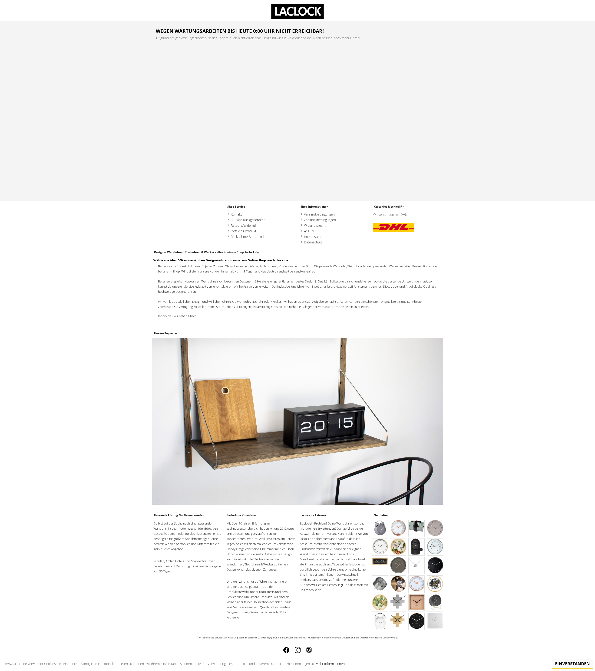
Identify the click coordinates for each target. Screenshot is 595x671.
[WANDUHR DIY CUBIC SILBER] (398, 603)
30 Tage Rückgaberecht (248, 220)
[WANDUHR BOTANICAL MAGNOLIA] (398, 547)
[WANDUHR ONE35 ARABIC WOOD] (380, 547)
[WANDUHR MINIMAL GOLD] (417, 621)
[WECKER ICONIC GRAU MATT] (380, 528)
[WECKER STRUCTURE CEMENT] (380, 584)
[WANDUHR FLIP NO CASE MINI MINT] (417, 528)
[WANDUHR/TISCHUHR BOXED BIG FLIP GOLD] (380, 566)
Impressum (312, 236)
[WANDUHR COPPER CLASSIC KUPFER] (398, 528)
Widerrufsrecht (315, 225)
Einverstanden (572, 663)
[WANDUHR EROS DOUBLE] (398, 584)
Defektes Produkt (243, 231)
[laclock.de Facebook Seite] (286, 650)
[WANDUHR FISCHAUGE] (435, 547)
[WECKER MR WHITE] (380, 621)
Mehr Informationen (330, 663)
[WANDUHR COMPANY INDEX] (435, 566)
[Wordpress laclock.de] (309, 650)
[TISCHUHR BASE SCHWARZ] (417, 547)
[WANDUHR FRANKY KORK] (417, 603)
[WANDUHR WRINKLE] (435, 621)
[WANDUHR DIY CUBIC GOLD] (398, 621)
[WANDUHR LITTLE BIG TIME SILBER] (417, 566)
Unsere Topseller (165, 333)
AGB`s (309, 231)
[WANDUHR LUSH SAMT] (398, 566)
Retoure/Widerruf (243, 225)
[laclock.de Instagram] (298, 650)
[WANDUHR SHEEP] (435, 584)
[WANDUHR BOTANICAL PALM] (380, 603)
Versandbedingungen (319, 214)
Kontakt (236, 214)
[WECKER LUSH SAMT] (435, 603)
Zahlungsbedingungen (320, 220)
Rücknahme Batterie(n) (247, 236)
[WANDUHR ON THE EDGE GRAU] (435, 528)
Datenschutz (313, 242)
